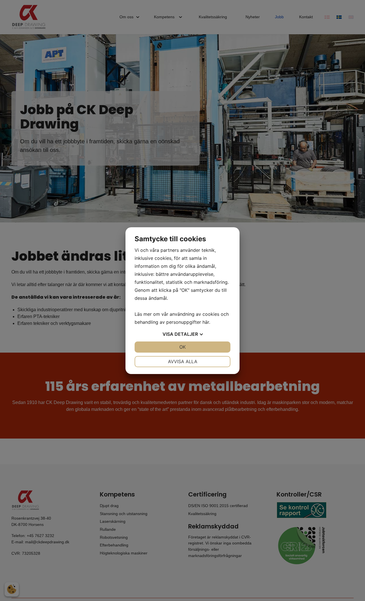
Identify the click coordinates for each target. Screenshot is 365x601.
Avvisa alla (182, 361)
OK (182, 347)
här (205, 322)
